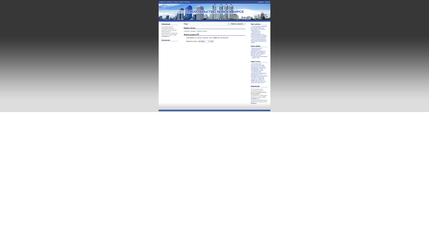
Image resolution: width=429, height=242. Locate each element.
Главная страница (190, 31)
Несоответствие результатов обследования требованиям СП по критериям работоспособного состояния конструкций (259, 74)
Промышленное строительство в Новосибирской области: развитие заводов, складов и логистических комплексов (259, 34)
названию (205, 38)
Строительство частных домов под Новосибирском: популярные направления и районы (258, 40)
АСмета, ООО (256, 57)
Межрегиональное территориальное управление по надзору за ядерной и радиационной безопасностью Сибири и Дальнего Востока (258, 52)
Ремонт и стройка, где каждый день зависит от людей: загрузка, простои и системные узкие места (258, 80)
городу (199, 38)
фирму (267, 2)
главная (162, 2)
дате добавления (222, 38)
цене (210, 38)
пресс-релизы (184, 2)
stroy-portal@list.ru (169, 35)
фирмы (169, 2)
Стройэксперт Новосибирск (259, 56)
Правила (253, 103)
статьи (175, 2)
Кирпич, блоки (201, 31)
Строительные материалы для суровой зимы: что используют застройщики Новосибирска (259, 28)
